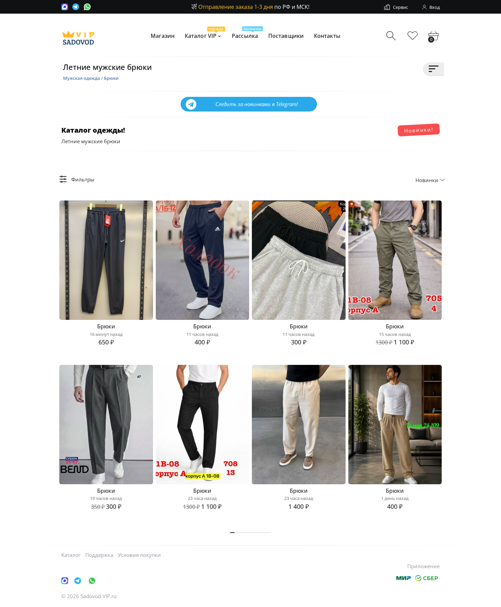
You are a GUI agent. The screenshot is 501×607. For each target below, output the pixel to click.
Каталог (70, 554)
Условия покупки (139, 554)
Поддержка (99, 554)
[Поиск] (391, 36)
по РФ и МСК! (253, 7)
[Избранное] (412, 36)
